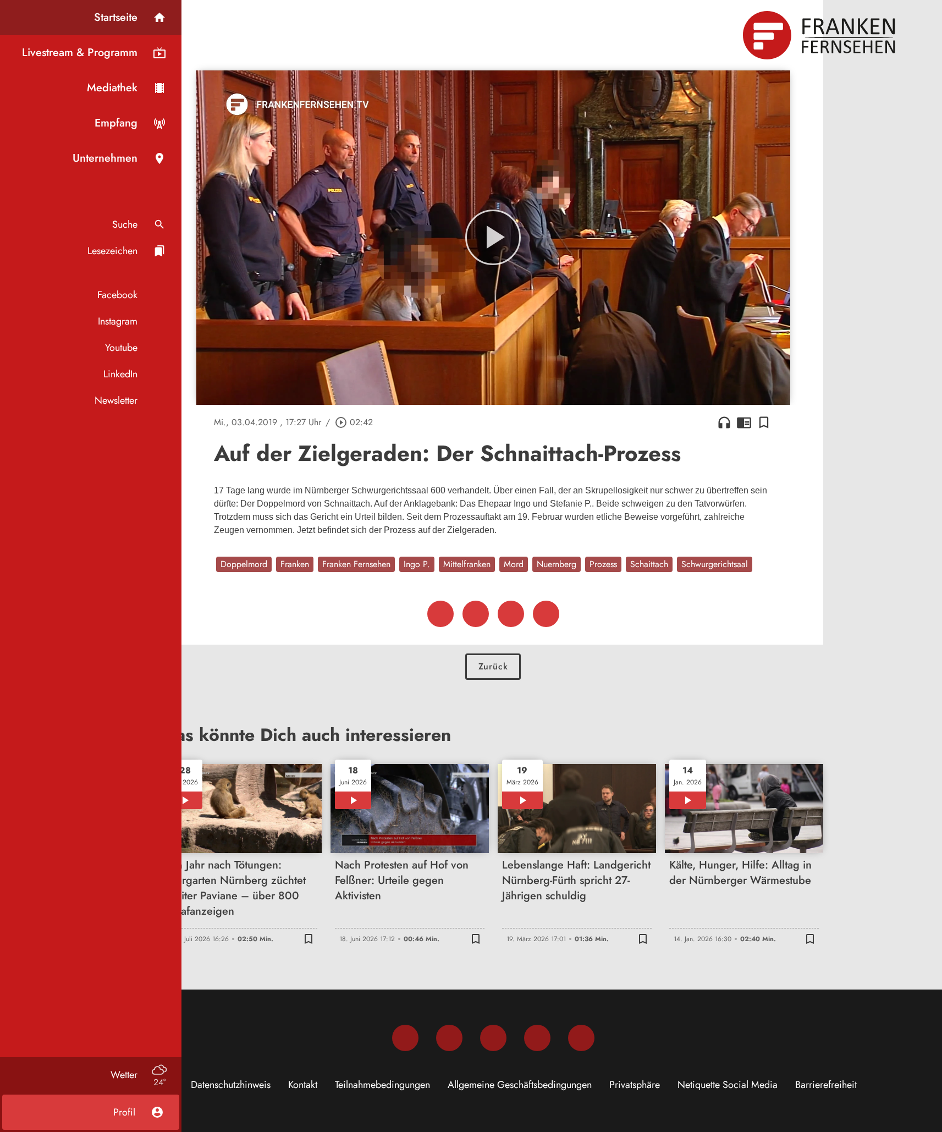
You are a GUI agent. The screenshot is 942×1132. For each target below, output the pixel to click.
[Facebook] (405, 1038)
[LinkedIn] (537, 1038)
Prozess (603, 564)
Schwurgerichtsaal (714, 564)
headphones (724, 422)
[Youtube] (493, 1038)
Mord (514, 564)
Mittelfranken (467, 564)
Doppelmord (244, 564)
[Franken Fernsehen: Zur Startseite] (820, 35)
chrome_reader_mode (744, 422)
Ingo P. (417, 564)
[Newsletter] (581, 1038)
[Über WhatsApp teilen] (511, 614)
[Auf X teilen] (475, 614)
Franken (294, 564)
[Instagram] (449, 1038)
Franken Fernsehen (356, 564)
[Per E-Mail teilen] (546, 614)
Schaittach (649, 564)
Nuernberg (556, 564)
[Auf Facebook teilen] (440, 614)
